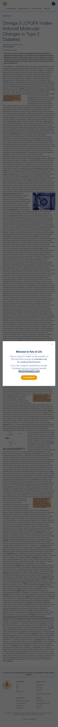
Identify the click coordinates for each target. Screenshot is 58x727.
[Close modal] (52, 344)
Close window (29, 377)
